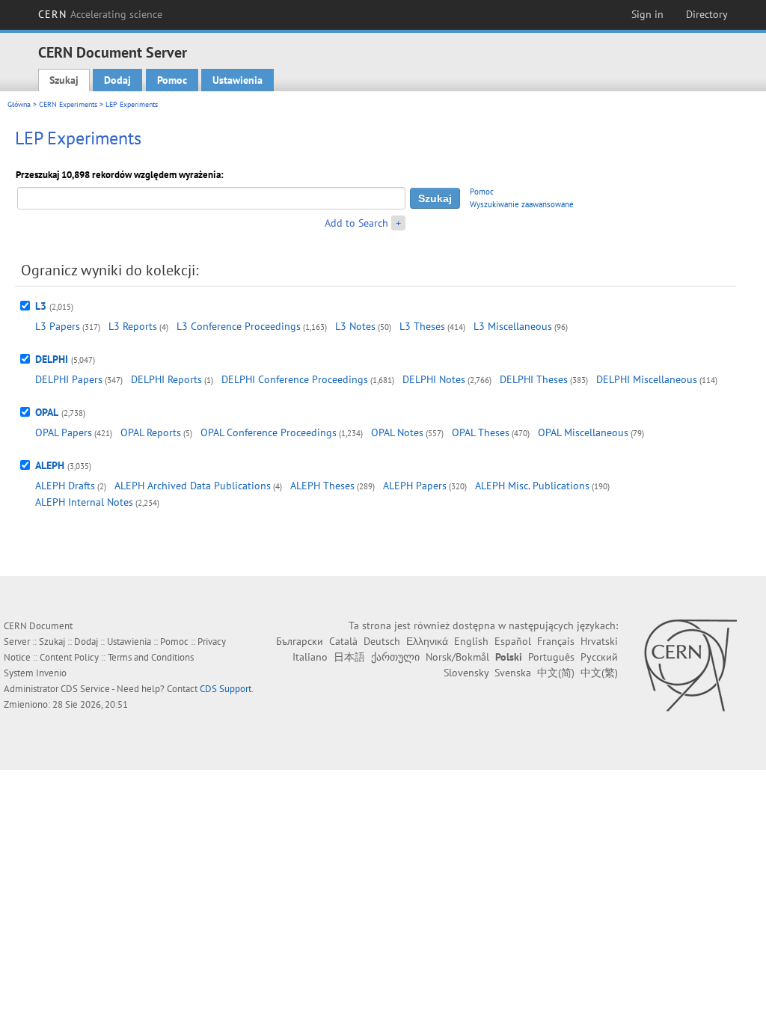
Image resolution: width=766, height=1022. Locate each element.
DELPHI (51, 359)
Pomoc (172, 80)
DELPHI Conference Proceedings (294, 379)
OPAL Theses (480, 432)
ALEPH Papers (415, 485)
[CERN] (690, 665)
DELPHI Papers (68, 379)
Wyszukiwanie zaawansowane (522, 204)
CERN (100, 14)
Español (512, 641)
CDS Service (85, 688)
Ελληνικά (427, 641)
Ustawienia (237, 80)
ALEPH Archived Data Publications (192, 485)
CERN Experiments (68, 104)
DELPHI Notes (433, 379)
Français (555, 641)
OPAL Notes (397, 432)
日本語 (349, 657)
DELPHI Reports (166, 379)
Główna (19, 104)
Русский (599, 657)
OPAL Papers (63, 432)
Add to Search (356, 223)
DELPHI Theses (534, 379)
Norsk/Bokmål (457, 657)
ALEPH (49, 465)
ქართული (395, 657)
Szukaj (64, 80)
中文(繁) (599, 672)
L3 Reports (132, 326)
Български (299, 641)
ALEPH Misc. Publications (532, 485)
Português (551, 657)
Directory (707, 14)
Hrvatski (599, 641)
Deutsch (382, 641)
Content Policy (69, 657)
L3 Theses (422, 326)
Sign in (647, 14)
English (471, 641)
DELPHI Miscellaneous (646, 379)
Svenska (512, 672)
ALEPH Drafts (65, 485)
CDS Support (225, 688)
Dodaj (117, 80)
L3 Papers (57, 326)
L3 (40, 306)
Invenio (51, 673)
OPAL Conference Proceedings (268, 432)
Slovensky (466, 672)
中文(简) (555, 672)
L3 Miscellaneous (513, 326)
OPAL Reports (150, 432)
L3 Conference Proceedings (239, 326)
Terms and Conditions (151, 657)
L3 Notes (355, 326)
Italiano (310, 657)
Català (343, 641)
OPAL (46, 412)
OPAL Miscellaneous (583, 432)
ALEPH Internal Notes (84, 502)
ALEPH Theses (322, 485)
